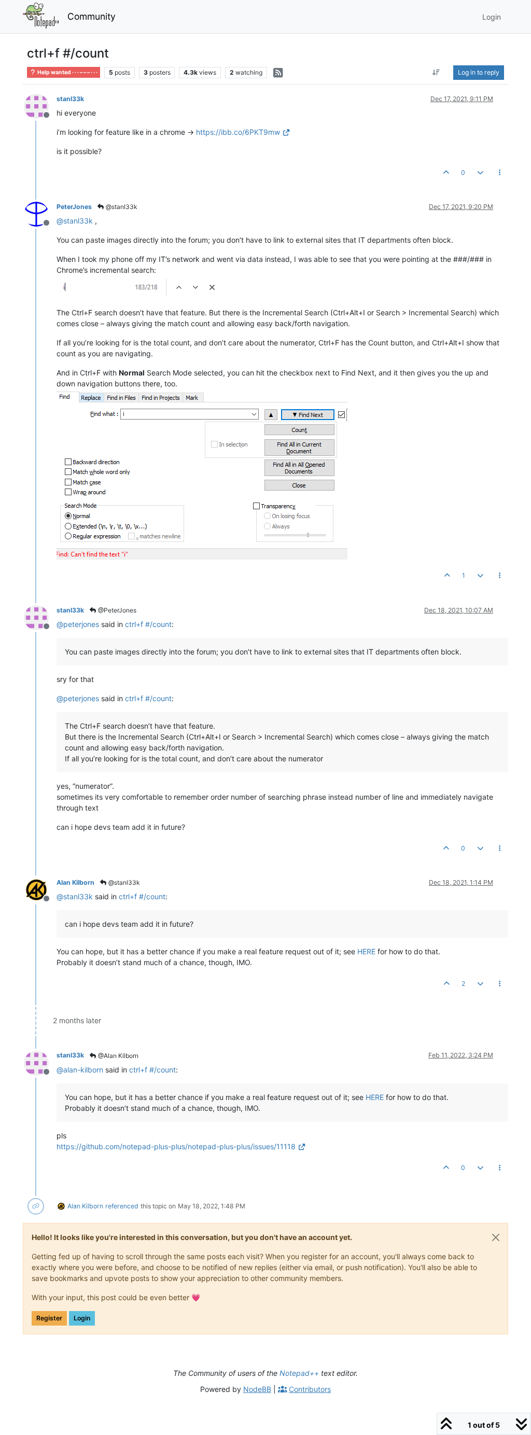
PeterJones (74, 207)
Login (82, 1318)
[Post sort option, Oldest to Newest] (436, 72)
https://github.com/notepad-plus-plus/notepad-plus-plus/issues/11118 (176, 1146)
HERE (366, 951)
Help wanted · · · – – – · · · (66, 72)
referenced (121, 1206)
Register (49, 1318)
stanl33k (70, 99)
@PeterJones (116, 610)
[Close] (496, 1237)
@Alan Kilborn (117, 1056)
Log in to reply (478, 72)
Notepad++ (299, 1373)
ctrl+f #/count (148, 624)
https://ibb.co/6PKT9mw (238, 132)
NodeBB (257, 1389)
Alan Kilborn (75, 882)
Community (91, 16)
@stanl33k (120, 207)
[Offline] (40, 105)
